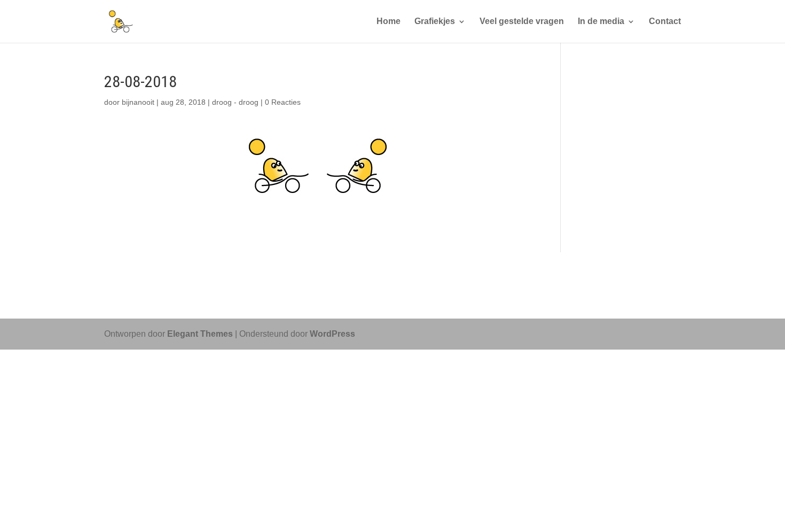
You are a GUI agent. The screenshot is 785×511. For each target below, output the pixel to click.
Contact (665, 22)
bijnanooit (138, 102)
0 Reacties (283, 102)
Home (388, 22)
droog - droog (235, 102)
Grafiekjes (434, 22)
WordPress (332, 333)
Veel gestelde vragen (522, 22)
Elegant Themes (200, 333)
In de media (601, 22)
